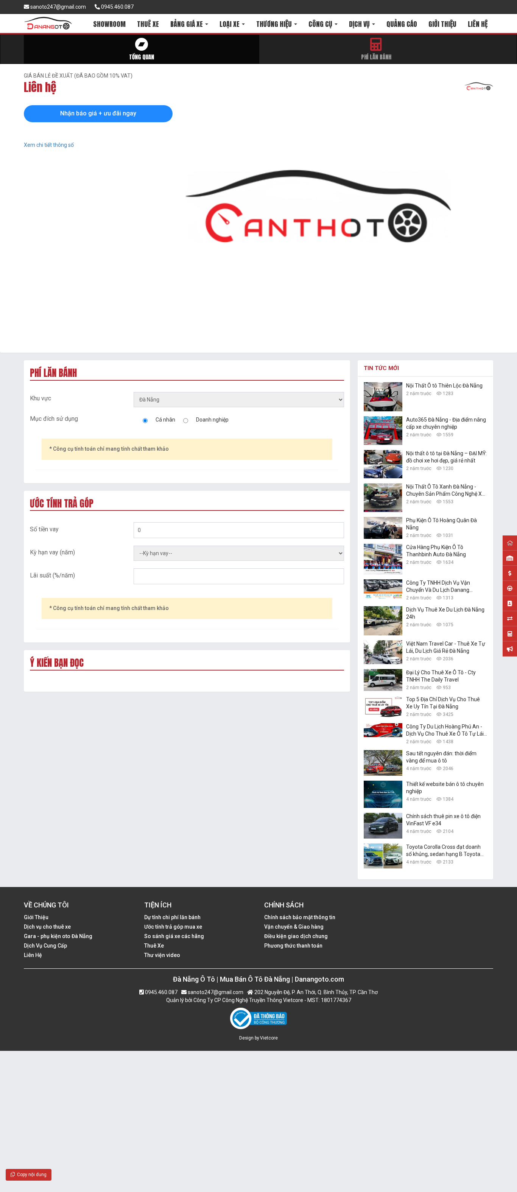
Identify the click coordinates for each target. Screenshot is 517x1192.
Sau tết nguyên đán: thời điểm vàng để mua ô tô (441, 757)
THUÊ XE (148, 24)
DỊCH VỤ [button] (360, 24)
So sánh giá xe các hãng (174, 936)
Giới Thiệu (36, 917)
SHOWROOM (109, 24)
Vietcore (269, 1038)
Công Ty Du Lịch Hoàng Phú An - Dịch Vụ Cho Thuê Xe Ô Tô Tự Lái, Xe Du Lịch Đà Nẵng (445, 731)
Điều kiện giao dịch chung (296, 936)
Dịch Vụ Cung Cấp (45, 946)
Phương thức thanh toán (293, 946)
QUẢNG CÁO (401, 24)
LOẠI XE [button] (230, 24)
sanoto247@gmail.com (57, 7)
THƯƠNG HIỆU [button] (274, 24)
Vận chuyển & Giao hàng (294, 927)
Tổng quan (141, 57)
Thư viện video (162, 955)
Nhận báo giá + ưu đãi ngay (98, 113)
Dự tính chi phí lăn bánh (172, 917)
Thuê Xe (154, 946)
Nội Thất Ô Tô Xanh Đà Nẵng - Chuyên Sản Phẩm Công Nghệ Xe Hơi (445, 491)
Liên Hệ (33, 955)
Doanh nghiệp (212, 420)
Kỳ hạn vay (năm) (52, 552)
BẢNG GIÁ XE (187, 24)
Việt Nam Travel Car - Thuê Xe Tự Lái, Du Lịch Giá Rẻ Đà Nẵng (445, 647)
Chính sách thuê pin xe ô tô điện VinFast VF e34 (443, 819)
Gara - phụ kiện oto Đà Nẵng (58, 936)
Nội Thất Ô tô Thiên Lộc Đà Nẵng (444, 386)
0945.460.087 (117, 7)
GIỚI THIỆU (442, 24)
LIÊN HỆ (477, 24)
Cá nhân (165, 420)
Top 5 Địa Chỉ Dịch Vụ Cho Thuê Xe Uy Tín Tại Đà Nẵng (443, 703)
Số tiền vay (44, 529)
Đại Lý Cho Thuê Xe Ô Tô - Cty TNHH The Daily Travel (441, 676)
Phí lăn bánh (376, 57)
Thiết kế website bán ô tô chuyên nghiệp (445, 787)
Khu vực (40, 398)
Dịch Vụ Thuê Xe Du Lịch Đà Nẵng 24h (445, 613)
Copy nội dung (31, 1174)
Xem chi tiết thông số (49, 145)
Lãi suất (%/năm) (52, 575)
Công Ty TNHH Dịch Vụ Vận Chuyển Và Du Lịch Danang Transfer (438, 587)
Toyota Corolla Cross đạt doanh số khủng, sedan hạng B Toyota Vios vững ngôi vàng (443, 851)
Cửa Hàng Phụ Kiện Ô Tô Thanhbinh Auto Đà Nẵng (436, 550)
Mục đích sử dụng (54, 418)
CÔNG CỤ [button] (321, 24)
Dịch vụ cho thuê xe (47, 927)
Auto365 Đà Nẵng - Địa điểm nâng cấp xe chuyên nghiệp (446, 423)
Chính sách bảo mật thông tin (299, 917)
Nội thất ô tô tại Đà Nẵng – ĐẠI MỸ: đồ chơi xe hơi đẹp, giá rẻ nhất (446, 457)
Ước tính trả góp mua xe (173, 927)
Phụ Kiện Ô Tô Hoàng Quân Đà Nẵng (441, 524)
